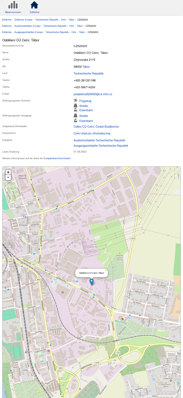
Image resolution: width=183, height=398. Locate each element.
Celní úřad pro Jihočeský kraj (92, 133)
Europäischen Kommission (57, 158)
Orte (63, 19)
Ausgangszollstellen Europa (28, 32)
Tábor (71, 19)
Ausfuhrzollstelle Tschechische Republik (99, 140)
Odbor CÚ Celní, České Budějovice (96, 126)
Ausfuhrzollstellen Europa (27, 25)
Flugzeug (85, 100)
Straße (83, 105)
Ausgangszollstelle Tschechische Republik (101, 145)
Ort (4, 66)
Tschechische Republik (46, 19)
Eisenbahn (86, 110)
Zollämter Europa (23, 19)
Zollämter (6, 19)
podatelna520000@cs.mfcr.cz (93, 94)
